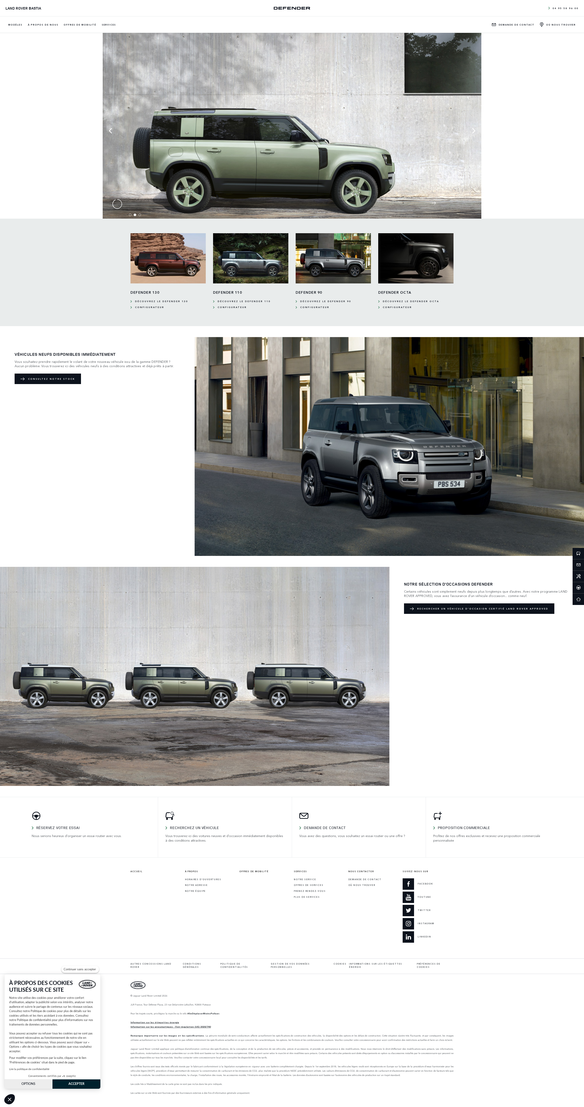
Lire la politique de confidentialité (29, 1069)
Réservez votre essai (58, 827)
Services (109, 24)
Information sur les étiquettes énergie (154, 1022)
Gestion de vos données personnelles (290, 965)
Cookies (340, 963)
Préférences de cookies (429, 965)
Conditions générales (192, 965)
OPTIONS (28, 1084)
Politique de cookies (43, 1011)
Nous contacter (361, 871)
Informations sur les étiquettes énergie (375, 965)
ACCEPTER (76, 1084)
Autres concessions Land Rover (150, 965)
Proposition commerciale (464, 827)
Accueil (136, 871)
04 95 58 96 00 (566, 8)
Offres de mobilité (80, 24)
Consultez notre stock (51, 378)
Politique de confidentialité (34, 1020)
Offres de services (308, 885)
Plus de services (307, 896)
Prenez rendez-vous (310, 891)
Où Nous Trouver (361, 885)
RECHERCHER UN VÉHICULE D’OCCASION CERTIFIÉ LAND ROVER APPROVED (482, 608)
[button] (9, 1099)
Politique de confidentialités (234, 965)
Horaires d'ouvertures (203, 879)
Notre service (305, 879)
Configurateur (149, 307)
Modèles (15, 24)
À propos (191, 871)
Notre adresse (196, 885)
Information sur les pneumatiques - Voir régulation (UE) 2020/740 (170, 1026)
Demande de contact (325, 827)
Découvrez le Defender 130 (161, 301)
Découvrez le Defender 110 (244, 301)
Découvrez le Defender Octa (411, 301)
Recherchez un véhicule (194, 827)
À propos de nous (43, 24)
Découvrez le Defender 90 (325, 301)
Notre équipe (195, 891)
